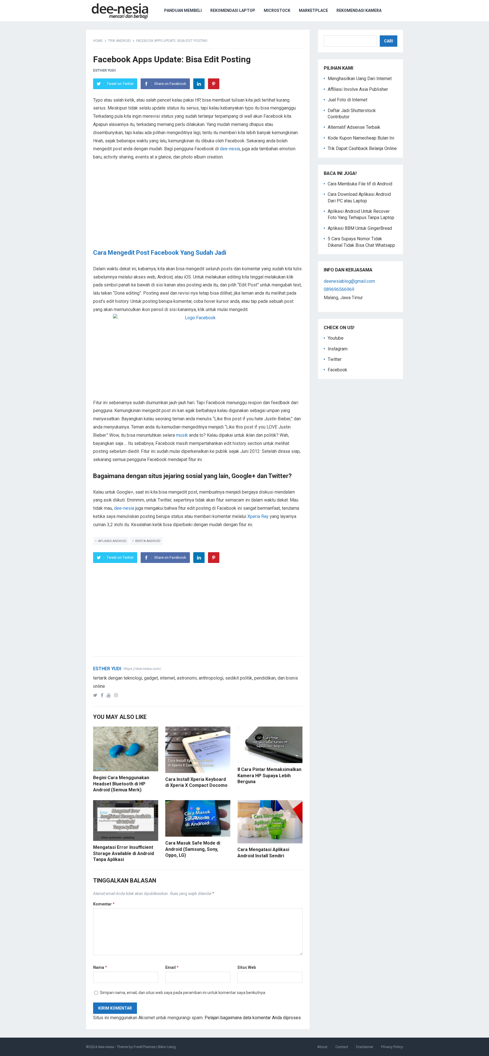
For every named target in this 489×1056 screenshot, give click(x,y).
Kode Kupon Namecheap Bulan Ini (361, 138)
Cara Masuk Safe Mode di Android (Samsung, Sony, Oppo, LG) (192, 849)
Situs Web (246, 967)
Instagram (338, 349)
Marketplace (313, 10)
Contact (341, 1047)
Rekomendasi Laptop (232, 10)
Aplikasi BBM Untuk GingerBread (360, 228)
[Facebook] (103, 695)
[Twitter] (96, 695)
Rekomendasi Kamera (358, 10)
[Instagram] (117, 695)
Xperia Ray (258, 516)
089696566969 (339, 289)
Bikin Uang (167, 1047)
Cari (388, 41)
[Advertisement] (198, 209)
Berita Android (147, 541)
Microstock (277, 10)
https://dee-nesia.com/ (142, 669)
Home (98, 41)
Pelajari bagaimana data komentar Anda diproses (253, 1017)
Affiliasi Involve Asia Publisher (358, 89)
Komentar (104, 904)
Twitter (335, 359)
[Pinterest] (213, 83)
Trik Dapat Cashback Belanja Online (362, 148)
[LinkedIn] (199, 83)
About (322, 1047)
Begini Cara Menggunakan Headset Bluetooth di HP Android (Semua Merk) (121, 783)
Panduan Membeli (183, 10)
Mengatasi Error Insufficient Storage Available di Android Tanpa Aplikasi (123, 853)
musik (182, 435)
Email (172, 967)
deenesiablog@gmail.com (349, 281)
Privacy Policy (392, 1047)
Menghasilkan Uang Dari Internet (360, 78)
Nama (100, 967)
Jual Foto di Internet (347, 99)
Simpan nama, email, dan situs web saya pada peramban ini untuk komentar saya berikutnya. (183, 992)
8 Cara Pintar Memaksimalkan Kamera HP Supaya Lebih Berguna (269, 775)
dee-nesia (230, 148)
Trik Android (119, 41)
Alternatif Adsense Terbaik (354, 127)
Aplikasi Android (112, 541)
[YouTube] (110, 695)
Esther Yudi (104, 70)
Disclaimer (364, 1047)
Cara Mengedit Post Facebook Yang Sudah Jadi (159, 252)
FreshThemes (145, 1047)
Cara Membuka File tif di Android (360, 184)
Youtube (336, 338)
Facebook (337, 369)
